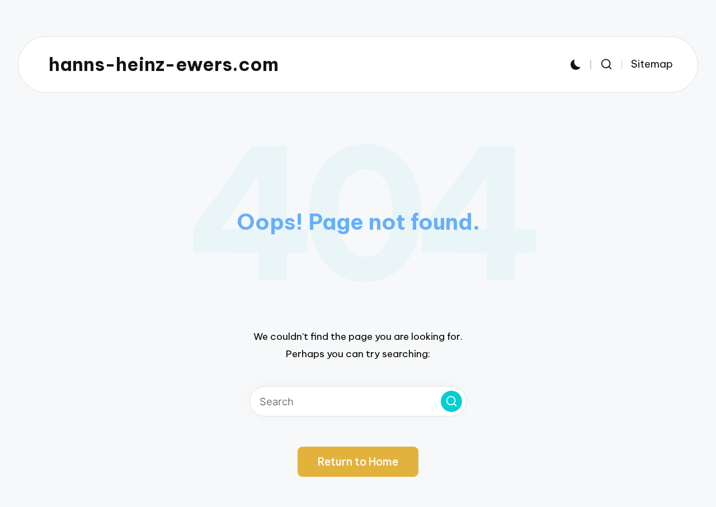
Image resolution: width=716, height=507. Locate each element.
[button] (451, 401)
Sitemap (652, 64)
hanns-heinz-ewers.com (164, 64)
